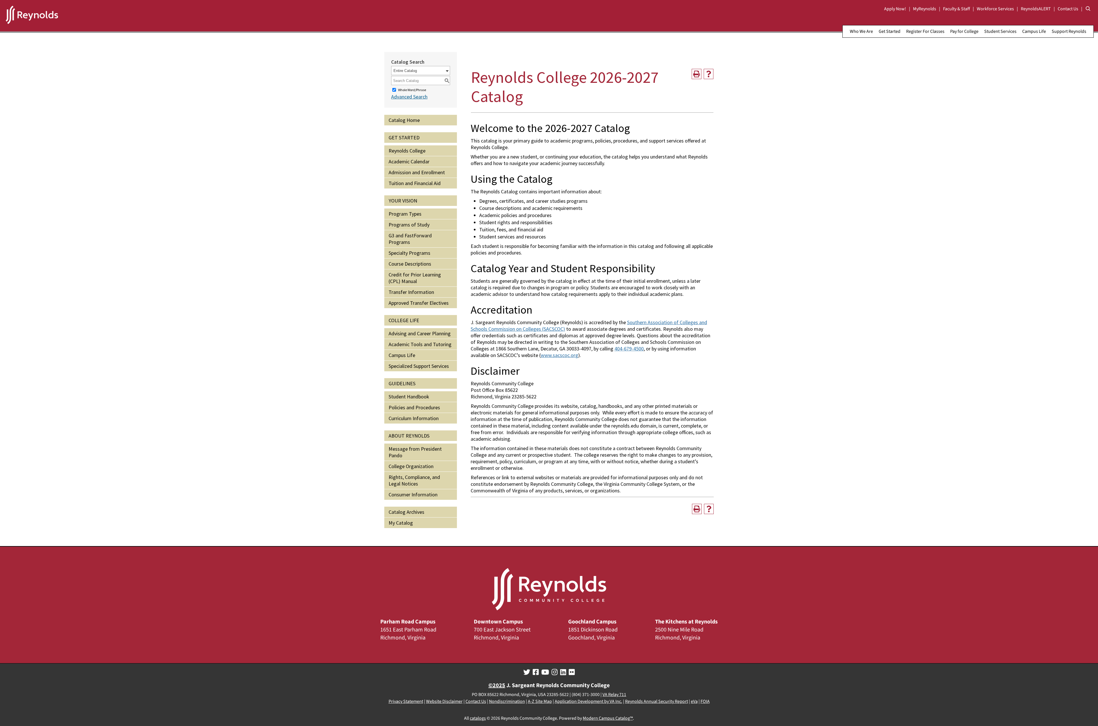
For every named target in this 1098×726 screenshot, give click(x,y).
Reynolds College (407, 150)
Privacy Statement (406, 701)
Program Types (405, 213)
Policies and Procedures (414, 407)
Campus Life (1034, 31)
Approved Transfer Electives (419, 303)
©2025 (496, 685)
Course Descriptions (410, 263)
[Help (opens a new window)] (708, 74)
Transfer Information (411, 292)
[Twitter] (526, 672)
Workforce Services (995, 9)
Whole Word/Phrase (412, 90)
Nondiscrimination (507, 701)
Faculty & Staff (956, 9)
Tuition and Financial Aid (415, 183)
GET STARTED (404, 137)
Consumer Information (413, 494)
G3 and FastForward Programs (410, 238)
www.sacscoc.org (559, 355)
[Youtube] (545, 672)
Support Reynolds (1069, 31)
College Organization (411, 466)
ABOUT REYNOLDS (409, 435)
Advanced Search (409, 96)
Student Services (1000, 31)
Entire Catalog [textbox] (405, 71)
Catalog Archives (406, 512)
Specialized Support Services (419, 366)
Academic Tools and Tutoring (420, 344)
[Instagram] (554, 672)
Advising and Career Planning (420, 333)
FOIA (705, 701)
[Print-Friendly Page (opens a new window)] (696, 74)
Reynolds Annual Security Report (656, 701)
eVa (694, 701)
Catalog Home (404, 120)
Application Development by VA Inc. (588, 701)
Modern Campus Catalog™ (608, 718)
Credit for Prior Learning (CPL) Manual (415, 277)
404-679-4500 (629, 348)
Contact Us (1068, 9)
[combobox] (420, 70)
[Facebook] (536, 672)
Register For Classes (925, 31)
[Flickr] (572, 672)
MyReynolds (924, 9)
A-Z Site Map (540, 701)
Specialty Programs (409, 253)
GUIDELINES (402, 383)
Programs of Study (409, 224)
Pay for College (964, 31)
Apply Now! (895, 9)
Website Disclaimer (444, 701)
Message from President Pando (415, 452)
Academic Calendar (409, 161)
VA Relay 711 (614, 694)
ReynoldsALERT (1036, 9)
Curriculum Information (414, 418)
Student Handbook (409, 396)
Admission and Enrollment (417, 172)
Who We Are (861, 31)
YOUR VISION (403, 200)
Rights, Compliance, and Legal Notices (414, 480)
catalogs (478, 718)
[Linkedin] (563, 672)
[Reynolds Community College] (32, 15)
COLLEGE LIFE (404, 320)
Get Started (889, 31)
